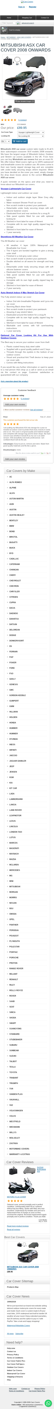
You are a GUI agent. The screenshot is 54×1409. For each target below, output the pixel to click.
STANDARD (14, 1034)
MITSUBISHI (11, 37)
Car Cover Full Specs (15, 1364)
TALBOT (13, 1061)
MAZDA (12, 859)
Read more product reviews (18, 1226)
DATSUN (13, 624)
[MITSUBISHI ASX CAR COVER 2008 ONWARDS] (28, 1252)
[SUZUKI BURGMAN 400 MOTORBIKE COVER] (21, 1195)
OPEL (12, 919)
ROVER (12, 996)
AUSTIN (12, 510)
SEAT (11, 1007)
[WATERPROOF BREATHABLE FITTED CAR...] (18, 110)
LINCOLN (13, 826)
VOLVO (12, 1116)
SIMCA (12, 1012)
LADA (11, 794)
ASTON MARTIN (16, 499)
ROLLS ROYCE (16, 990)
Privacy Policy (13, 1355)
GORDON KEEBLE (17, 695)
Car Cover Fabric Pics (16, 1361)
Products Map (12, 1287)
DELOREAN (14, 630)
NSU (11, 908)
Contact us (11, 1351)
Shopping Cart (27, 18)
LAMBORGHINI (16, 799)
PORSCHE (14, 958)
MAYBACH (14, 854)
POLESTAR (14, 947)
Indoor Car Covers (14, 1370)
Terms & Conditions (15, 1358)
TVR (11, 1089)
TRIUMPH (13, 1083)
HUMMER (13, 734)
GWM (11, 706)
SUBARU (13, 1045)
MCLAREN (14, 865)
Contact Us (45, 18)
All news (10, 1334)
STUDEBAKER (15, 1039)
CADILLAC (14, 559)
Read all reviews (13, 1230)
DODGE (12, 635)
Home (3, 37)
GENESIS (13, 684)
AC (10, 477)
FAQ (9, 1380)
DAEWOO (13, 613)
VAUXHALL (14, 1100)
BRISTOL (13, 537)
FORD (12, 668)
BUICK (12, 548)
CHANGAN (14, 570)
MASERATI (14, 848)
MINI (11, 881)
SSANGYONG (15, 1029)
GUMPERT (14, 701)
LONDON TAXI (15, 832)
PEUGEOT (14, 936)
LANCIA (12, 805)
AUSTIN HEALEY (16, 515)
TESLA (12, 1067)
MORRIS (13, 897)
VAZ (11, 1105)
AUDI (11, 504)
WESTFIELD (14, 1121)
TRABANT (13, 1078)
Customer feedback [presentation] (27, 390)
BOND (12, 531)
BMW (11, 526)
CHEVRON (14, 586)
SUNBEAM (14, 1050)
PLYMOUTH (14, 941)
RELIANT (13, 974)
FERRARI (13, 652)
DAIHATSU (14, 619)
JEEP (11, 766)
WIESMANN (14, 1127)
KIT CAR (13, 788)
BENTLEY (13, 520)
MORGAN (13, 892)
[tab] (27, 390)
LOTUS (12, 837)
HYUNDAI (13, 739)
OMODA (12, 914)
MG (10, 876)
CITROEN (13, 597)
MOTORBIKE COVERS (19, 1149)
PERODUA (14, 930)
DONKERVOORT (16, 641)
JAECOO (13, 755)
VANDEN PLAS (16, 1094)
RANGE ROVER (16, 968)
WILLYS (12, 1132)
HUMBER (13, 728)
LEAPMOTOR (15, 815)
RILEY (12, 985)
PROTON (13, 963)
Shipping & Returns (15, 1377)
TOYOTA (13, 1072)
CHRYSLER (14, 591)
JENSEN (13, 772)
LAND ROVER (15, 810)
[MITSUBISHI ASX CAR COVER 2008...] (7, 110)
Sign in (21, 7)
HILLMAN (13, 712)
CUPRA (12, 602)
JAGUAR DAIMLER (17, 761)
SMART (12, 1023)
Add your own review (15, 404)
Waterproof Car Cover (16, 1374)
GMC (11, 690)
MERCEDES (14, 870)
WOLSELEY (14, 1138)
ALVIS (12, 493)
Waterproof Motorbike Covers (18, 1326)
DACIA (12, 608)
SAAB (12, 1001)
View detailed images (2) (25, 101)
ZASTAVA (13, 1143)
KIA (11, 783)
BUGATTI (13, 542)
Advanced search (28, 23)
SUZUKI (12, 1056)
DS (10, 646)
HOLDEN (13, 717)
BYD (11, 553)
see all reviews (36, 410)
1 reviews (22, 120)
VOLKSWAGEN (16, 1111)
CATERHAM (14, 564)
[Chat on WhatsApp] (48, 1403)
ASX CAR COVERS (24, 37)
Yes (42, 453)
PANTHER (13, 925)
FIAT (11, 657)
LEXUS (12, 821)
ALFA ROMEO (15, 482)
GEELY (12, 679)
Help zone (11, 1348)
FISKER (12, 663)
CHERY (12, 575)
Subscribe (19, 1334)
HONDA (12, 723)
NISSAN (12, 903)
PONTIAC (13, 952)
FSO (11, 673)
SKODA (12, 1018)
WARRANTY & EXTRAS (19, 1154)
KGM (11, 777)
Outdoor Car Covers (15, 1367)
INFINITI (13, 750)
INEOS (12, 744)
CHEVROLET (15, 581)
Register (32, 7)
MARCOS (13, 843)
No (48, 453)
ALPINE (12, 488)
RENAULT (13, 979)
